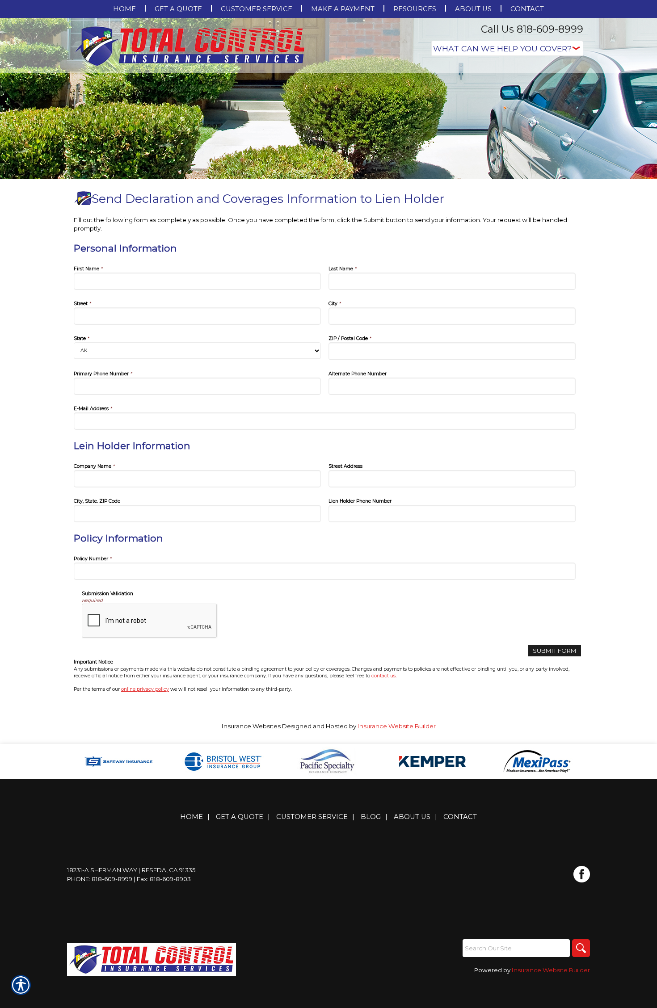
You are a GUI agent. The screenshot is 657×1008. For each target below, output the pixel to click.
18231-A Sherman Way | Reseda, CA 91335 (131, 870)
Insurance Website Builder (397, 726)
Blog (371, 817)
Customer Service (312, 817)
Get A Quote (239, 817)
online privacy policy (145, 689)
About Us (412, 817)
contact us (383, 676)
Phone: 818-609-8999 (99, 878)
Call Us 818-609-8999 (532, 29)
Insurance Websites (251, 726)
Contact (460, 817)
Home (191, 817)
